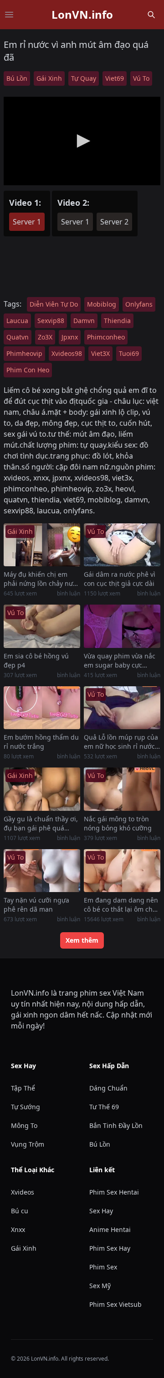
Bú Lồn (16, 78)
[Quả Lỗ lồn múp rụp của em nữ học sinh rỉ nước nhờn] (122, 708)
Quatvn (17, 337)
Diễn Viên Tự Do (54, 304)
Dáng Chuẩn (108, 1088)
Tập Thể (23, 1088)
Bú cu (19, 1210)
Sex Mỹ (100, 1285)
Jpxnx (70, 337)
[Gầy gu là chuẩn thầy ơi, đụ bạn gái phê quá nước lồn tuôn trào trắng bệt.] (42, 789)
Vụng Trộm (27, 1144)
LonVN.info (82, 14)
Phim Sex (103, 1267)
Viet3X (100, 353)
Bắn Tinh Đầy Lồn (116, 1125)
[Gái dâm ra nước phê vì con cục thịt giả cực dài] (122, 545)
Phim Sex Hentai (114, 1192)
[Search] (151, 14)
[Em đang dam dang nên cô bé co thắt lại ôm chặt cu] (122, 871)
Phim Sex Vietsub (115, 1304)
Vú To (141, 78)
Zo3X (45, 337)
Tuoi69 (129, 353)
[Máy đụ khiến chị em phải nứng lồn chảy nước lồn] (42, 545)
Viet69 (114, 78)
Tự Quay (83, 78)
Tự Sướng (25, 1106)
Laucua (17, 320)
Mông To (24, 1125)
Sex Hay (101, 1210)
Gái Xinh (49, 78)
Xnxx (18, 1229)
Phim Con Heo (27, 369)
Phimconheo (106, 337)
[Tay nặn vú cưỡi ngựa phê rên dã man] (42, 871)
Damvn (84, 320)
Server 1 (27, 222)
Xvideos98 (66, 353)
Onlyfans (139, 304)
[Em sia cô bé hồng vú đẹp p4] (42, 626)
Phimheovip (24, 353)
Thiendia (117, 320)
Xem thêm (82, 940)
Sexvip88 (50, 320)
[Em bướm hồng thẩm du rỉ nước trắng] (42, 708)
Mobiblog (101, 304)
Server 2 (114, 222)
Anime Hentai (110, 1229)
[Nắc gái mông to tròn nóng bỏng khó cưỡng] (122, 789)
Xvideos (22, 1192)
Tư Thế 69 (104, 1106)
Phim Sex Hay (109, 1248)
